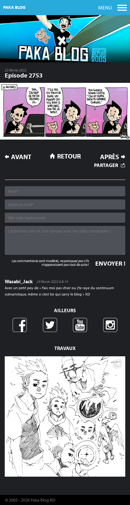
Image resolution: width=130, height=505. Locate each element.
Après (109, 157)
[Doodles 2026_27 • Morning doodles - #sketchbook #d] (65, 416)
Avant (21, 157)
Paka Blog (14, 7)
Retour (69, 156)
